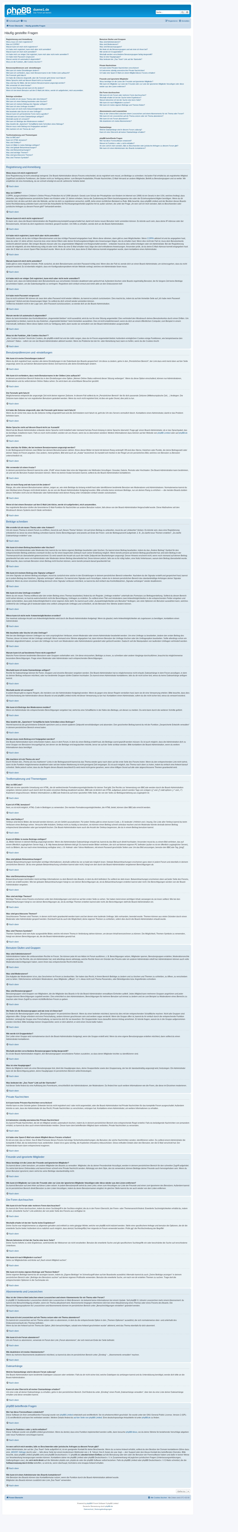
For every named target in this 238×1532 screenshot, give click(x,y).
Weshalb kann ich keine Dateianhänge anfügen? (25, 116)
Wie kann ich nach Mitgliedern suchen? (115, 103)
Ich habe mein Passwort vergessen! (20, 57)
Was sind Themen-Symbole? (17, 158)
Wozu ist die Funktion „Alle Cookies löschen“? (24, 62)
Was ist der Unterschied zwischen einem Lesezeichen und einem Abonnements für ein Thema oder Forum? (142, 114)
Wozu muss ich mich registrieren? (19, 42)
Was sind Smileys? (13, 142)
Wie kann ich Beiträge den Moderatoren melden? (25, 121)
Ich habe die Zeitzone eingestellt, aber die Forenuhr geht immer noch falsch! (36, 78)
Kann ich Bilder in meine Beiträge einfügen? (23, 145)
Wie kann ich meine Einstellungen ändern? (22, 70)
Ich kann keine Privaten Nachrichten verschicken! (119, 68)
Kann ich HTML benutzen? (16, 140)
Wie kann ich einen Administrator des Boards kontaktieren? (123, 148)
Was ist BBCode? (13, 137)
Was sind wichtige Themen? (17, 153)
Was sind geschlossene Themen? (19, 155)
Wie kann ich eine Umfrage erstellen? (20, 106)
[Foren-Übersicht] (19, 10)
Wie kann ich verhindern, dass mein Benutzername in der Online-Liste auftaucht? (38, 73)
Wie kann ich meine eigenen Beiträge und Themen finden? (122, 105)
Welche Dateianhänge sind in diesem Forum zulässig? (121, 130)
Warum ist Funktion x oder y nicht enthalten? (117, 143)
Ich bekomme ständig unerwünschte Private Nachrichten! (122, 70)
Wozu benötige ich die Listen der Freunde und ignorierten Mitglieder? (126, 81)
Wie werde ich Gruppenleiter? (111, 52)
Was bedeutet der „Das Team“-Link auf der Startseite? (121, 59)
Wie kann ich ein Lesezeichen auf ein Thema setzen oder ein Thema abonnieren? (131, 116)
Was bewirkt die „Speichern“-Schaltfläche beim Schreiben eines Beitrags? (35, 124)
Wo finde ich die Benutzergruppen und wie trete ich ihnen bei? (124, 49)
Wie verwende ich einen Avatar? (18, 85)
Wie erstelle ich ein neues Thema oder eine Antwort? (26, 99)
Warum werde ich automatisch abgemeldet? (23, 59)
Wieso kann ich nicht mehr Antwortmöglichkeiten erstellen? (29, 109)
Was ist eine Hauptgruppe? (110, 57)
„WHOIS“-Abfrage (18, 1452)
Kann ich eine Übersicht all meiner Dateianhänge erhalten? (122, 132)
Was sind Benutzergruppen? (111, 47)
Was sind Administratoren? (110, 42)
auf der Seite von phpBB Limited (88, 1417)
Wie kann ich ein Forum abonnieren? (114, 119)
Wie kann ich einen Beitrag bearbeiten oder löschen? (26, 101)
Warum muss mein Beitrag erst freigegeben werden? (26, 126)
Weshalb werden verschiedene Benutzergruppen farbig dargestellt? (126, 54)
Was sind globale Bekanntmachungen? (21, 147)
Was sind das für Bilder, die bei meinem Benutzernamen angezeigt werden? (35, 83)
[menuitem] (23, 21)
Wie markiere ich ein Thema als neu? (20, 129)
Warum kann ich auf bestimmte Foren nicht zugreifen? (27, 114)
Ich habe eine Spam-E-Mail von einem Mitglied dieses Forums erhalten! (127, 73)
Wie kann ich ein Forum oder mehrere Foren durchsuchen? (123, 95)
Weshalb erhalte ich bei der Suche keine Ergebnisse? (120, 97)
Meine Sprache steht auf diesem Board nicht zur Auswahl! (28, 80)
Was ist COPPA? (12, 44)
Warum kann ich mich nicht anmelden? (21, 52)
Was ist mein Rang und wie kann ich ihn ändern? (25, 88)
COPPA (150, 238)
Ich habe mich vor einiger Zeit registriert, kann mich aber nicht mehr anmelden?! (37, 54)
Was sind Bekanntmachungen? (18, 150)
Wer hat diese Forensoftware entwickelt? (116, 141)
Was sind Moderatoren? (109, 44)
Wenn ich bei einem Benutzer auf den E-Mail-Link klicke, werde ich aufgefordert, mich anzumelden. (44, 90)
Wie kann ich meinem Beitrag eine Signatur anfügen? (26, 104)
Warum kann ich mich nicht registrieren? (22, 47)
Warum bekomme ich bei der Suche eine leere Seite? (120, 100)
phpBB (89, 1503)
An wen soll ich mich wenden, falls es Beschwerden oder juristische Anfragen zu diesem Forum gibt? (139, 146)
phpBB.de (183, 433)
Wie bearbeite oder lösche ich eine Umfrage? (23, 111)
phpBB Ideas (131, 1432)
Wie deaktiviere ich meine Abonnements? (116, 121)
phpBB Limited (164, 433)
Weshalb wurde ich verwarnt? (17, 119)
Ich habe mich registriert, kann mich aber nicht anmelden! (28, 49)
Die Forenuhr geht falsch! (16, 75)
